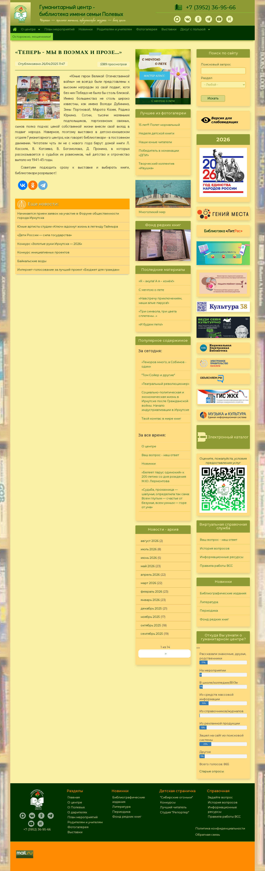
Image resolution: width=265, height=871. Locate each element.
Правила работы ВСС (216, 566)
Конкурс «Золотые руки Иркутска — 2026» (49, 244)
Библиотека (223, 230)
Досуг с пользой (192, 29)
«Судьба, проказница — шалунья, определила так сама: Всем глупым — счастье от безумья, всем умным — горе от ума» (166, 498)
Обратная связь (207, 834)
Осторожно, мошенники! (31, 36)
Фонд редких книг (214, 619)
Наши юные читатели (155, 142)
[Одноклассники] (32, 185)
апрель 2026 (150, 574)
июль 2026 (149, 549)
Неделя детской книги (156, 133)
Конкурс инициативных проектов (43, 252)
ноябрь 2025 (150, 617)
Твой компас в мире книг (161, 418)
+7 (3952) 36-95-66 (211, 7)
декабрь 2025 (151, 608)
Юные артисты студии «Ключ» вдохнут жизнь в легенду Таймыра (67, 226)
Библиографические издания (223, 593)
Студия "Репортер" (174, 812)
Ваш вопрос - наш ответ (160, 455)
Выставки (168, 29)
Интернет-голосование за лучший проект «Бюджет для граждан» (68, 269)
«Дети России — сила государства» (44, 235)
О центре (27, 29)
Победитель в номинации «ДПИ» (159, 153)
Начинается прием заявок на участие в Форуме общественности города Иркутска (68, 216)
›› (165, 653)
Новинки (86, 29)
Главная (14, 29)
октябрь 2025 (151, 625)
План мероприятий (59, 29)
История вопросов (214, 548)
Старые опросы (211, 771)
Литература (209, 602)
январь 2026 (150, 600)
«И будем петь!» (151, 324)
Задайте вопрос (220, 797)
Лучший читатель (173, 807)
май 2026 (148, 566)
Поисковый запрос (216, 64)
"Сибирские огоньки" (176, 797)
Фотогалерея (146, 29)
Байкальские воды (31, 261)
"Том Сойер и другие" (158, 375)
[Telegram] (43, 185)
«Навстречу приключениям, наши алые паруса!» (160, 300)
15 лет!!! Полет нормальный (159, 125)
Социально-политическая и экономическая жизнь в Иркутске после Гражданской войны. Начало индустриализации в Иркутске (165, 401)
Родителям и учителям (114, 29)
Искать (213, 98)
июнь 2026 (149, 558)
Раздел (206, 78)
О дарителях (77, 812)
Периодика (209, 610)
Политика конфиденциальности (220, 828)
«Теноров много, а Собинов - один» (164, 364)
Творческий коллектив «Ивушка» (156, 166)
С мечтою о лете (163, 101)
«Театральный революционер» (165, 384)
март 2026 (148, 583)
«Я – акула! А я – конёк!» (156, 281)
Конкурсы (168, 802)
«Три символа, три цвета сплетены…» (158, 313)
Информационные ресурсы (221, 557)
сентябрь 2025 (152, 633)
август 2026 (149, 541)
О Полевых (76, 807)
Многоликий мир (152, 212)
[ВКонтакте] (22, 185)
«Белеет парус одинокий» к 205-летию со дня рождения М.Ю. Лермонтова (164, 476)
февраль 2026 (151, 591)
